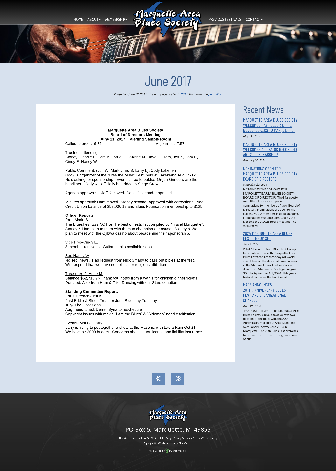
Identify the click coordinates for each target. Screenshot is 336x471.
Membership (115, 19)
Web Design (155, 450)
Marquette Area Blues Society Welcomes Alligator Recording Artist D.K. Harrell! (270, 149)
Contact (253, 19)
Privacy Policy (181, 438)
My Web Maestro (178, 450)
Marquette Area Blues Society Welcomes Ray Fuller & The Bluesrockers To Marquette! (270, 125)
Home (78, 19)
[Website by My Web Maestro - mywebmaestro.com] (167, 450)
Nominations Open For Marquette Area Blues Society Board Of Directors (270, 174)
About (93, 19)
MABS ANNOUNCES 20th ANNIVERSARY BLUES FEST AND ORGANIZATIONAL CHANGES (264, 292)
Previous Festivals (225, 19)
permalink (215, 94)
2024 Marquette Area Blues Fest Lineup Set (267, 235)
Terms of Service (202, 438)
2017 (184, 94)
